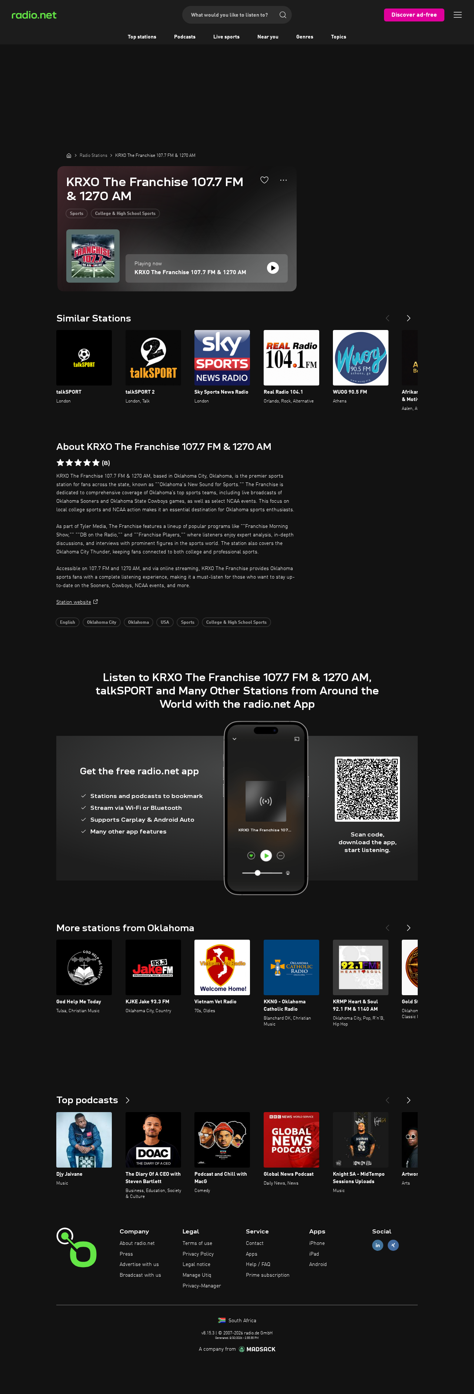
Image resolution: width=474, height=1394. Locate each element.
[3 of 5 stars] (78, 462)
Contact (255, 1243)
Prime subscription (268, 1275)
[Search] (282, 14)
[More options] (283, 180)
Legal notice (196, 1264)
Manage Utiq (197, 1275)
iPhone (317, 1243)
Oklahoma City (101, 622)
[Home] (69, 155)
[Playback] (273, 268)
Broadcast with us (140, 1275)
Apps (251, 1254)
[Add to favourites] (264, 180)
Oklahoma (138, 622)
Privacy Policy (198, 1254)
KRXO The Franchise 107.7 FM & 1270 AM (190, 273)
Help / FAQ (258, 1264)
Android (318, 1264)
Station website (73, 602)
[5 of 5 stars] (95, 462)
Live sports (226, 37)
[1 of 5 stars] (60, 462)
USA (165, 622)
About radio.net (137, 1243)
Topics (338, 37)
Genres (304, 37)
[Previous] (387, 315)
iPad (314, 1254)
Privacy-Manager (202, 1286)
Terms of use (197, 1243)
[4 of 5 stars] (87, 462)
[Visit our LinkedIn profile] (378, 1245)
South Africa (241, 1320)
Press (126, 1254)
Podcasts (185, 37)
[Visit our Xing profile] (393, 1245)
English (67, 622)
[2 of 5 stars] (69, 462)
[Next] (409, 315)
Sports (76, 214)
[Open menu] (457, 14)
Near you (267, 37)
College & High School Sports (125, 214)
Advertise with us (139, 1264)
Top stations (142, 37)
